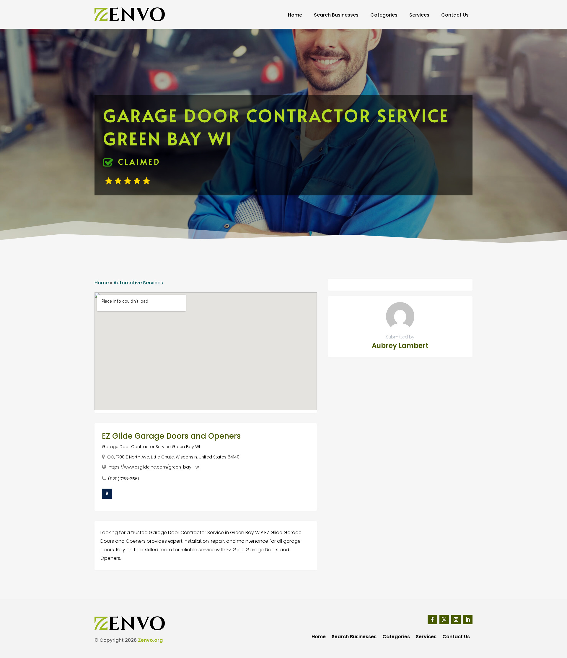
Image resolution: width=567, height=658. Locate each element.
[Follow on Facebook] (432, 619)
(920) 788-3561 (123, 479)
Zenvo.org (150, 640)
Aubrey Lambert (400, 345)
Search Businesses (336, 15)
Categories (383, 15)
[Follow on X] (444, 619)
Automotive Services (138, 282)
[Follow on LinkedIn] (467, 619)
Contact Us (455, 15)
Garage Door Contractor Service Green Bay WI (151, 447)
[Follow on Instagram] (456, 619)
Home (295, 15)
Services (419, 15)
